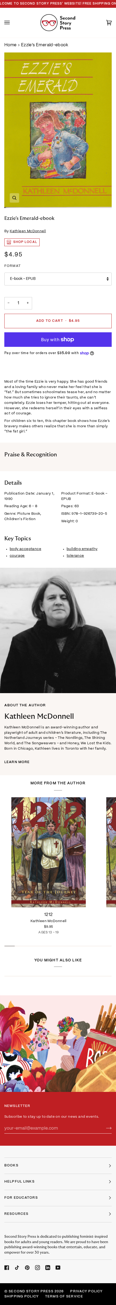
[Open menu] (12, 23)
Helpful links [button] (19, 1181)
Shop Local (25, 242)
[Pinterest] (27, 1267)
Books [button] (11, 1165)
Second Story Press (31, 1291)
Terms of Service (64, 1296)
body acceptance (25, 549)
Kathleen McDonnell (28, 231)
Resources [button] (16, 1214)
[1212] (48, 852)
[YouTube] (58, 1267)
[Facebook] (6, 1267)
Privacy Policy (86, 1291)
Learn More (17, 762)
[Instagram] (37, 1267)
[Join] (104, 1128)
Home (10, 45)
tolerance (75, 556)
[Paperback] (48, 852)
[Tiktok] (17, 1267)
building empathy (82, 549)
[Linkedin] (47, 1267)
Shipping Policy (21, 1296)
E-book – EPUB (23, 279)
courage (17, 556)
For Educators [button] (21, 1198)
